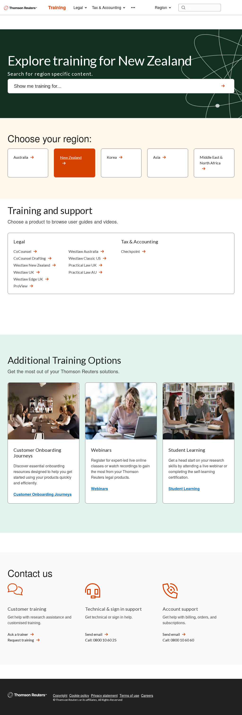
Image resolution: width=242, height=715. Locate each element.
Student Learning (184, 488)
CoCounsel (22, 251)
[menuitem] (57, 7)
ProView (20, 286)
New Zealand (71, 157)
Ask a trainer (18, 634)
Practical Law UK (83, 265)
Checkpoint (130, 251)
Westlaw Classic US (85, 258)
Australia (20, 157)
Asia (156, 157)
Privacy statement (104, 695)
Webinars (99, 488)
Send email (93, 634)
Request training (21, 640)
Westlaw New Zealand (31, 265)
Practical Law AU (83, 272)
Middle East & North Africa (211, 160)
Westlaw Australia (83, 251)
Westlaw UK (23, 272)
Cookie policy (79, 695)
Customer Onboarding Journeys (42, 494)
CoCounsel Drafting (29, 258)
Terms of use (129, 695)
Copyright (60, 695)
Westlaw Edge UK (28, 279)
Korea (112, 157)
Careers (147, 695)
